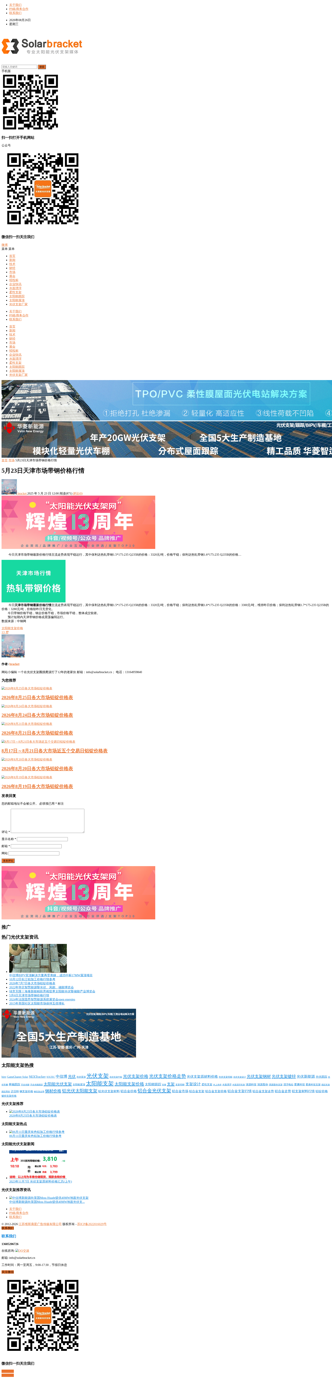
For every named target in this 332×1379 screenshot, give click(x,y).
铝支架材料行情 (303, 1091)
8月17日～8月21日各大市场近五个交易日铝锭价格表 (55, 750)
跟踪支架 (325, 1084)
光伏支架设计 (239, 1077)
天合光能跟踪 (36, 1085)
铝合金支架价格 (216, 1091)
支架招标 (180, 1084)
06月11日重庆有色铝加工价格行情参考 (35, 1136)
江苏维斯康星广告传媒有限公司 (40, 1224)
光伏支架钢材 (259, 1076)
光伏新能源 (306, 1076)
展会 (12, 276)
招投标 (13, 280)
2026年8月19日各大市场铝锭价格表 (37, 786)
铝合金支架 (196, 1091)
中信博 (61, 1076)
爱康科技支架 (313, 1084)
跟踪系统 (6, 1092)
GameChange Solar (17, 1076)
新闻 (12, 260)
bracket (22, 493)
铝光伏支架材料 (109, 1091)
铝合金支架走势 (263, 1091)
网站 (5, 853)
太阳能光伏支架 (58, 1084)
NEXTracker (37, 1076)
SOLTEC (50, 1077)
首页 (12, 256)
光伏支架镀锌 (284, 1076)
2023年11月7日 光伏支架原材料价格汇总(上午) (40, 1181)
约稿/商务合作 (18, 9)
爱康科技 (299, 1084)
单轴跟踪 (14, 1084)
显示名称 (9, 839)
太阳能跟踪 (17, 296)
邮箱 (6, 846)
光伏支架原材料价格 (202, 1076)
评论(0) (78, 493)
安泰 (164, 1084)
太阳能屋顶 (17, 300)
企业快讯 (15, 284)
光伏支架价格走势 (167, 1076)
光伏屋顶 (81, 1077)
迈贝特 (15, 1091)
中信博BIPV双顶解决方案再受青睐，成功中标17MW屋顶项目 (51, 975)
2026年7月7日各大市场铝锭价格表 (32, 983)
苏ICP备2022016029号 (92, 1224)
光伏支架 (97, 1076)
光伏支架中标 (116, 1077)
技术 (12, 264)
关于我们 (15, 5)
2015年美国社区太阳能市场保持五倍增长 (37, 1003)
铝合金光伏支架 (154, 1090)
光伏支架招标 (225, 1077)
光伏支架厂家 (18, 304)
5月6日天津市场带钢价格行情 (29, 995)
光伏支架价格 (135, 1076)
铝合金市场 (180, 1091)
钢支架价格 (26, 1091)
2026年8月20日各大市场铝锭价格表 (37, 768)
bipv (4, 1076)
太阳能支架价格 (12, 628)
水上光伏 (217, 1085)
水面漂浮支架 (238, 1084)
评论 (6, 832)
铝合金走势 (283, 1091)
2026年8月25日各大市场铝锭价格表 (37, 697)
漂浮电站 (288, 1084)
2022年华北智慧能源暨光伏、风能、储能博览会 (41, 987)
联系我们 (15, 13)
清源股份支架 (276, 1084)
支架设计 (193, 1084)
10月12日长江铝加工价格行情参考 (32, 979)
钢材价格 (53, 1091)
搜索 (41, 66)
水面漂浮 (15, 288)
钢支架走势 (39, 1092)
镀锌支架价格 (9, 1096)
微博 (5, 244)
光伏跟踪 (321, 1076)
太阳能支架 (100, 1083)
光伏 (72, 1076)
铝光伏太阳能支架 (79, 1090)
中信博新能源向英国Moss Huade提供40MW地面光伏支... (47, 1201)
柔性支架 (15, 292)
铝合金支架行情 (239, 1091)
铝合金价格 (128, 1091)
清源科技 (251, 1084)
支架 (171, 1084)
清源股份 (262, 1084)
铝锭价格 (321, 1091)
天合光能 (25, 1084)
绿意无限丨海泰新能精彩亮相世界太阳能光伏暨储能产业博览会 (52, 991)
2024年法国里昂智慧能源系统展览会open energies (42, 999)
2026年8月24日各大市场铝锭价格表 (37, 715)
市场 (12, 272)
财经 (12, 268)
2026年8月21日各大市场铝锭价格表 (37, 732)
